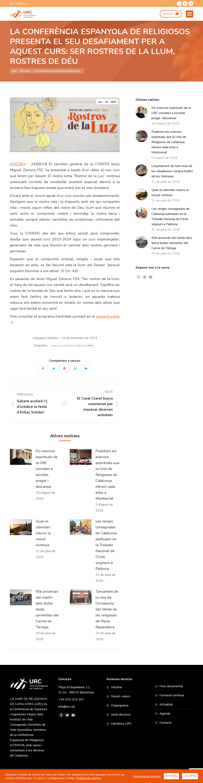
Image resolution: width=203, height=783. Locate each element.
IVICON (17, 164)
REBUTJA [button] (171, 776)
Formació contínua (171, 695)
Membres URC (121, 723)
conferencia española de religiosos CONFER (72, 346)
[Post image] (21, 457)
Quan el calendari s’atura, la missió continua (43, 533)
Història (116, 687)
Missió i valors (120, 696)
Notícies (52, 338)
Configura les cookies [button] (147, 776)
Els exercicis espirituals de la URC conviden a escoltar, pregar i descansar (46, 469)
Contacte (165, 722)
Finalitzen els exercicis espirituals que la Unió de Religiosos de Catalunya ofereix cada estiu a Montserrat (108, 475)
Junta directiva (120, 714)
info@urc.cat (21, 3)
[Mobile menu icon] (189, 13)
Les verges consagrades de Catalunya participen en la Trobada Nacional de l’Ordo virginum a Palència (106, 545)
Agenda (164, 713)
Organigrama (119, 705)
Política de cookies (89, 778)
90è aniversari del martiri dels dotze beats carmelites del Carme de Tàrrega (47, 609)
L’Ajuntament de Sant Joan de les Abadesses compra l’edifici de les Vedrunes (172, 171)
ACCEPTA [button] (190, 776)
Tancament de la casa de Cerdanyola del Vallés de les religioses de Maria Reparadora (107, 609)
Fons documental (171, 686)
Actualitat (166, 704)
